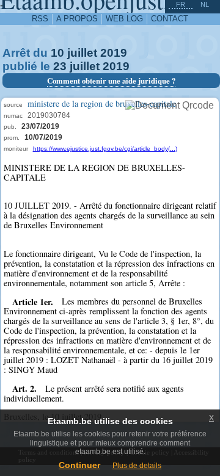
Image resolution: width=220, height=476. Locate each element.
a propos (77, 18)
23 (60, 66)
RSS (40, 18)
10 (57, 52)
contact (169, 18)
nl (204, 4)
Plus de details (136, 465)
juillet (82, 52)
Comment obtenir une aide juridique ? (111, 80)
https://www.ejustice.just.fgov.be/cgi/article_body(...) (105, 148)
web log (124, 18)
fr (180, 4)
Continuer (79, 465)
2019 (113, 52)
